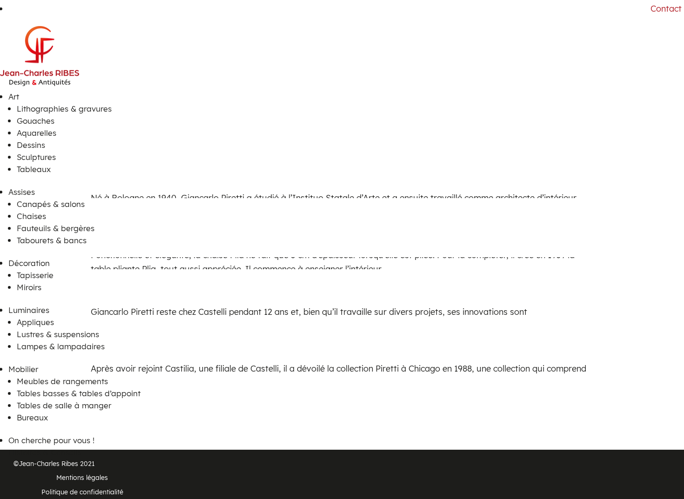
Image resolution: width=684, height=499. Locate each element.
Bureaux (32, 417)
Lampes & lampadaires (61, 346)
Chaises (31, 216)
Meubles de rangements (62, 381)
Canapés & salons (51, 204)
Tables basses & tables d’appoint (79, 393)
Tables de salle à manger (64, 405)
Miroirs (29, 287)
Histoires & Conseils (44, 452)
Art (13, 96)
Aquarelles (36, 133)
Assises (21, 192)
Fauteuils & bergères (55, 228)
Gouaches (35, 121)
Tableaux (34, 169)
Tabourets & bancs (52, 240)
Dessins (31, 145)
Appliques (35, 322)
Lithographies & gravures (64, 108)
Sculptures (36, 157)
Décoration (29, 263)
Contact (666, 8)
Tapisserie (35, 275)
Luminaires (28, 310)
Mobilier (23, 369)
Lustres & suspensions (58, 334)
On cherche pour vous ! (51, 440)
